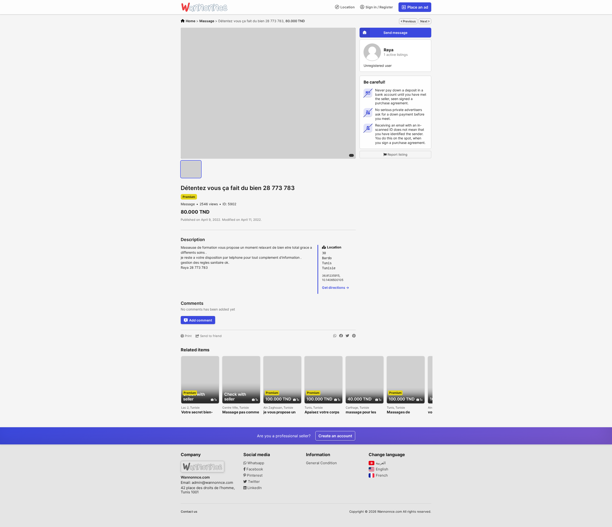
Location (347, 7)
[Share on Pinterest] (354, 336)
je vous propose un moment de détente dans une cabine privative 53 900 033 (281, 412)
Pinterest (254, 475)
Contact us (189, 511)
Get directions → (335, 287)
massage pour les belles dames (361, 412)
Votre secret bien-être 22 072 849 (197, 412)
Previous (409, 21)
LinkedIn (254, 488)
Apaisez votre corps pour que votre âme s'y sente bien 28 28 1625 (322, 412)
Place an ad (417, 7)
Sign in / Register (379, 7)
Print (188, 336)
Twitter (253, 482)
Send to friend (210, 336)
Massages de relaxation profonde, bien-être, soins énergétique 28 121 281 (404, 412)
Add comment (200, 320)
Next (424, 21)
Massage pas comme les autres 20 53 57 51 (241, 412)
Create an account (335, 435)
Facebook (254, 469)
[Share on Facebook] (341, 336)
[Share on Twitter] (347, 336)
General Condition (321, 463)
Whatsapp (255, 463)
